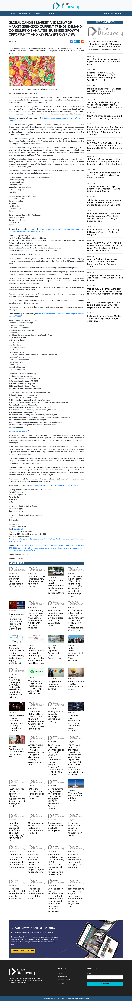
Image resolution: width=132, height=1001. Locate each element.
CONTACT (50, 13)
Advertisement (64, 980)
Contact (61, 983)
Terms (60, 973)
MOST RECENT (25, 13)
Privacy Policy (63, 976)
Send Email (18, 529)
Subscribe (105, 984)
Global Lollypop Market (18, 431)
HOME (13, 13)
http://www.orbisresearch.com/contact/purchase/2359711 (54, 485)
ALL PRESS (38, 13)
